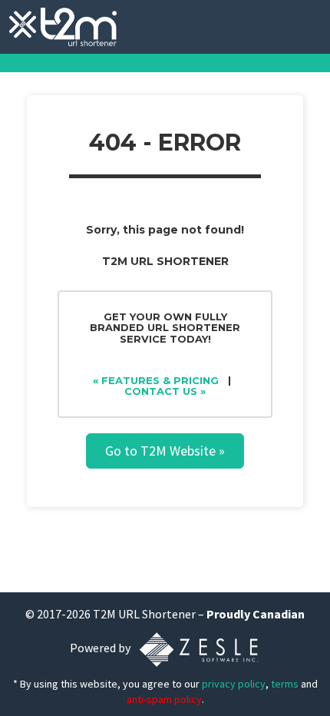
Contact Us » (165, 391)
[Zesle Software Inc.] (198, 648)
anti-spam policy (164, 699)
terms (285, 684)
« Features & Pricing (156, 380)
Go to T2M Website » (165, 450)
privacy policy (234, 684)
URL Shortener (157, 614)
